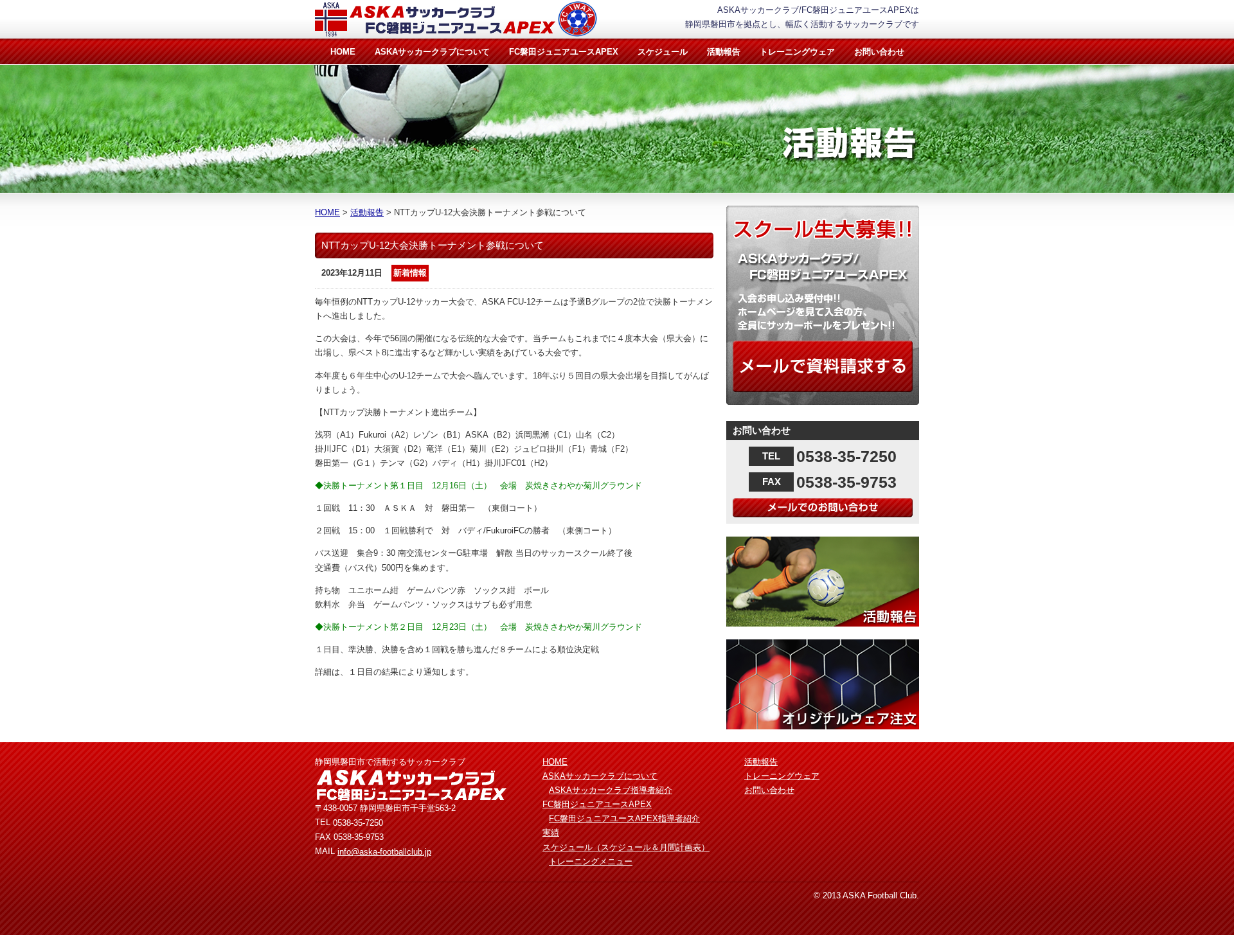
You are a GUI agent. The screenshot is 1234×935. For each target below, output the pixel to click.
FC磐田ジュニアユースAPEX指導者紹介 (624, 818)
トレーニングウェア (797, 52)
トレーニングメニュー (590, 861)
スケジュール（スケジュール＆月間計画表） (626, 847)
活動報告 (723, 52)
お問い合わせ (879, 52)
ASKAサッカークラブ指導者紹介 (610, 790)
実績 (550, 832)
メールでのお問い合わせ (823, 507)
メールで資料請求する (823, 366)
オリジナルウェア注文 (822, 684)
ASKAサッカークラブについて (432, 52)
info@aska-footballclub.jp (384, 852)
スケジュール (663, 52)
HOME (342, 52)
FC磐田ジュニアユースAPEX (563, 52)
